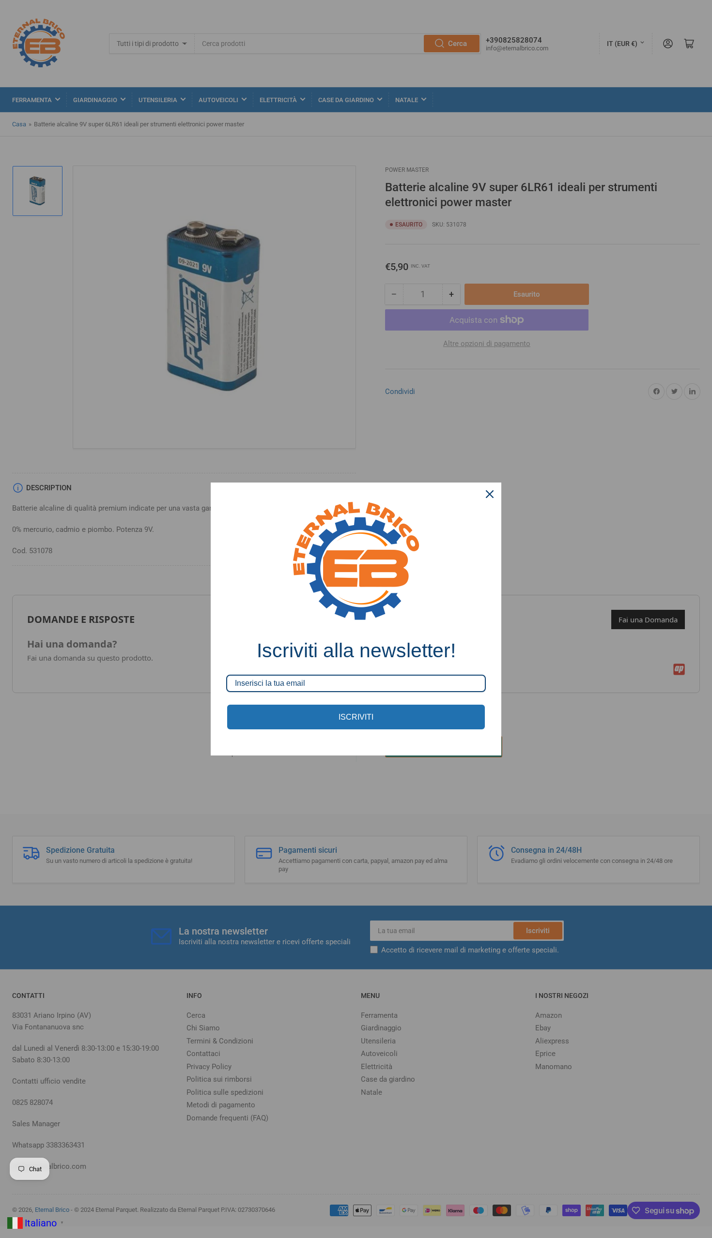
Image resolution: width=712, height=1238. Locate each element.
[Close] (489, 494)
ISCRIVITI (356, 717)
